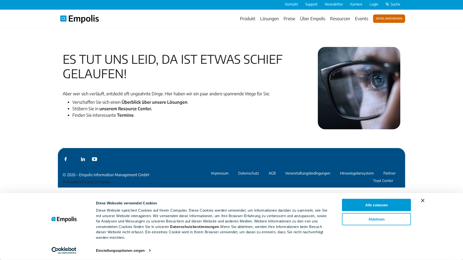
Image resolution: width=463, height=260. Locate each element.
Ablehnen (376, 219)
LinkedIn (83, 159)
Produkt (247, 18)
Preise (289, 18)
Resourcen (340, 18)
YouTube (94, 159)
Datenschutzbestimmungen (194, 226)
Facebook (65, 159)
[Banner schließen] (422, 200)
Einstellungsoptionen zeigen (120, 250)
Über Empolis (312, 18)
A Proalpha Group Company (86, 181)
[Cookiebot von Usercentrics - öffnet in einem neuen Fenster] (64, 250)
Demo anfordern (389, 18)
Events (361, 18)
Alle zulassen (376, 205)
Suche (395, 4)
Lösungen (269, 18)
